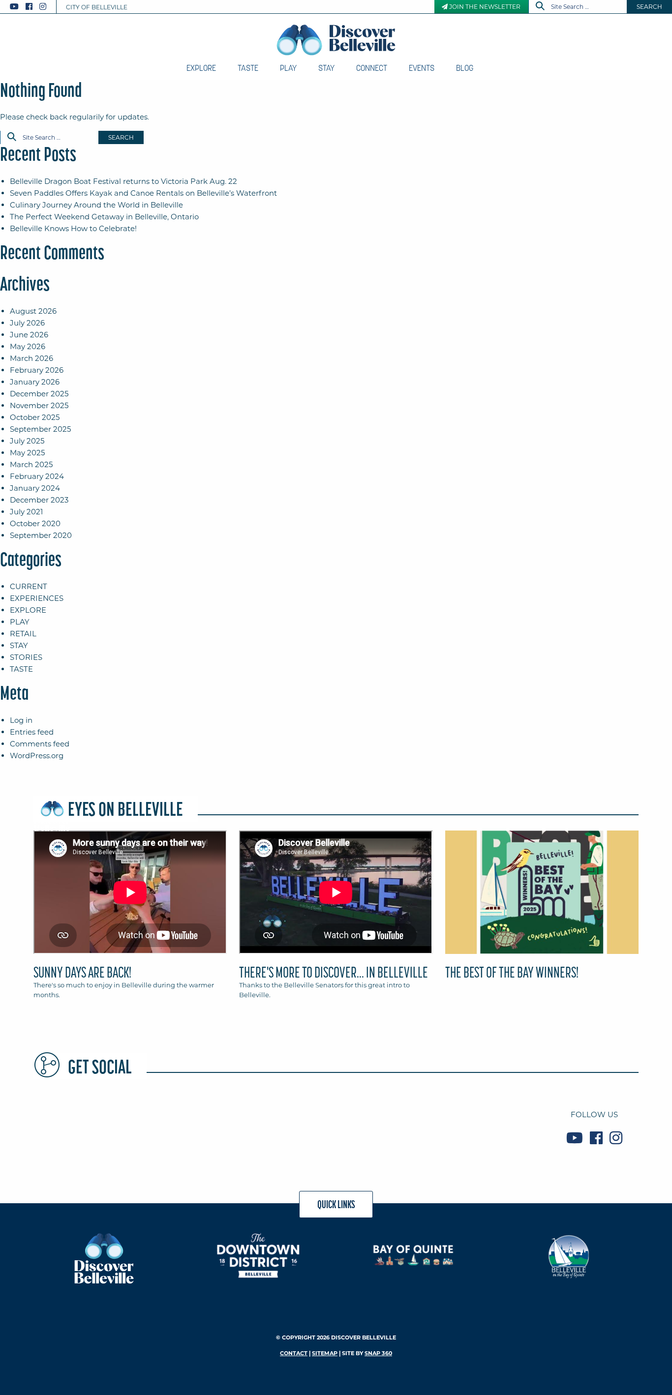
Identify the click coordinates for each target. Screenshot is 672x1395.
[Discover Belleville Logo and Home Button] (336, 40)
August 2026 (33, 311)
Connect (371, 68)
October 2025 (35, 417)
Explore (201, 68)
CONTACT (293, 1353)
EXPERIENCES (36, 598)
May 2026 (27, 346)
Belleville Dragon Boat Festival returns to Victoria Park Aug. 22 (123, 181)
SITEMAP (324, 1353)
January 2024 (35, 488)
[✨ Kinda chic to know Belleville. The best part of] (385, 1126)
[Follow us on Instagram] (43, 6)
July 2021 (26, 511)
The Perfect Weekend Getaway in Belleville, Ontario (104, 216)
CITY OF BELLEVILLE (96, 7)
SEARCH (649, 6)
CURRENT (28, 586)
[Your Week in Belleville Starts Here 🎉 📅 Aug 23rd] (81, 1126)
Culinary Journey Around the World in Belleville (96, 204)
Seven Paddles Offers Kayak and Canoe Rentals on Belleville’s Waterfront (143, 193)
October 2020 (35, 523)
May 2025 (27, 452)
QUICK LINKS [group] (336, 1204)
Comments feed (39, 743)
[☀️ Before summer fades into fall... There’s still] (183, 1126)
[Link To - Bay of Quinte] (413, 1255)
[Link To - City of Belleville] (568, 1255)
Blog (464, 68)
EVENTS (421, 68)
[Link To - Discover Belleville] (103, 1257)
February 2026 (36, 370)
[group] (336, 919)
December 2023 (39, 500)
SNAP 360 (378, 1353)
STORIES (26, 657)
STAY (19, 645)
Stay (326, 68)
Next (641, 896)
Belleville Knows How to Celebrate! (73, 228)
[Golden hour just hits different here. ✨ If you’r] (284, 1126)
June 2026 (29, 334)
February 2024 (37, 476)
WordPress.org (36, 755)
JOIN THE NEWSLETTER (484, 6)
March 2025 (31, 464)
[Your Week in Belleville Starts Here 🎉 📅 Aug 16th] (487, 1126)
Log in (21, 720)
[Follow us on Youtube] (14, 6)
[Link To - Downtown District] (258, 1255)
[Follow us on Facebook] (29, 6)
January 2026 (35, 381)
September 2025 (40, 429)
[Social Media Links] (32, 6)
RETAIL (23, 633)
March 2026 (31, 358)
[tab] (130, 919)
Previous (31, 896)
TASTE (21, 669)
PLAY (20, 621)
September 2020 (41, 535)
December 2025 (39, 393)
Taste (248, 68)
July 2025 (27, 440)
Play (288, 68)
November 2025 (39, 405)
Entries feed (32, 732)
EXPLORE (28, 610)
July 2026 (27, 322)
